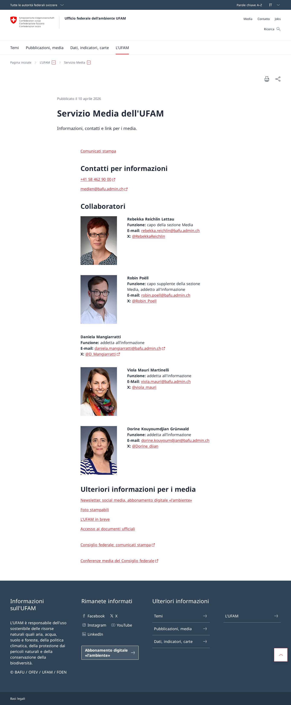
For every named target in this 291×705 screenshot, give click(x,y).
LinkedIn (95, 634)
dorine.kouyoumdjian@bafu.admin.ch (175, 440)
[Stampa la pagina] (266, 79)
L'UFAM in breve (95, 519)
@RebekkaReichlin (148, 236)
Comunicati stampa (98, 151)
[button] (14, 47)
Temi (158, 615)
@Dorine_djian (145, 446)
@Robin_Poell (144, 300)
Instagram (97, 625)
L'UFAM (231, 615)
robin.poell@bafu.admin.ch (165, 295)
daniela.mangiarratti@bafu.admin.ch (128, 348)
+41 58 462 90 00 (96, 179)
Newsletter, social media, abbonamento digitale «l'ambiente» (136, 500)
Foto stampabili (95, 509)
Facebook (96, 615)
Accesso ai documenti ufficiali (108, 528)
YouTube (124, 625)
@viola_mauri (144, 387)
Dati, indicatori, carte (173, 641)
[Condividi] (277, 79)
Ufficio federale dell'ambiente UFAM (95, 18)
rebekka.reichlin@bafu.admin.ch (170, 230)
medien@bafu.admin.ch (102, 188)
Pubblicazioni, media (173, 628)
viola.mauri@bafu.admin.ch (166, 381)
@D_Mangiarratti (100, 354)
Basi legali (17, 698)
